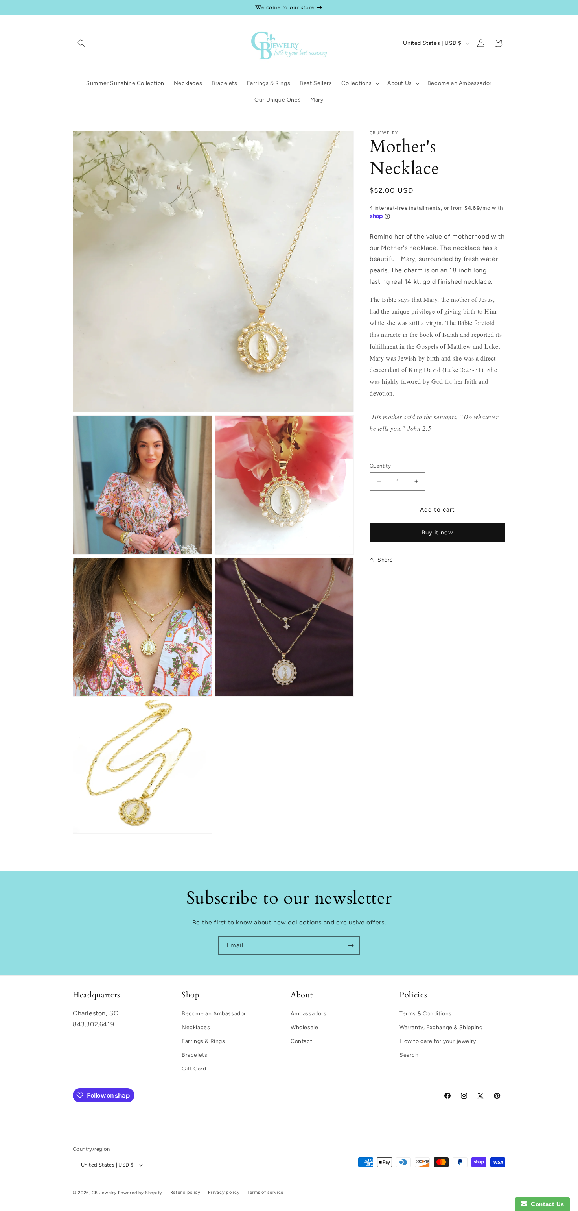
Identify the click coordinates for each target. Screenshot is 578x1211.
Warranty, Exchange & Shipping (440, 1027)
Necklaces (196, 1027)
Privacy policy (223, 1192)
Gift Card (194, 1068)
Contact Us (545, 1204)
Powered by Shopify (140, 1192)
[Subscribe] (350, 945)
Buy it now (437, 532)
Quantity (380, 466)
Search (409, 1054)
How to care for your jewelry (437, 1040)
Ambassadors (309, 1013)
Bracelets (194, 1054)
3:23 (466, 369)
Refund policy (185, 1192)
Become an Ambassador (214, 1013)
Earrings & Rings (203, 1040)
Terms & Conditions (425, 1013)
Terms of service (265, 1192)
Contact (301, 1040)
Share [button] (385, 560)
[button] (81, 43)
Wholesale (304, 1027)
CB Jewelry (104, 1192)
